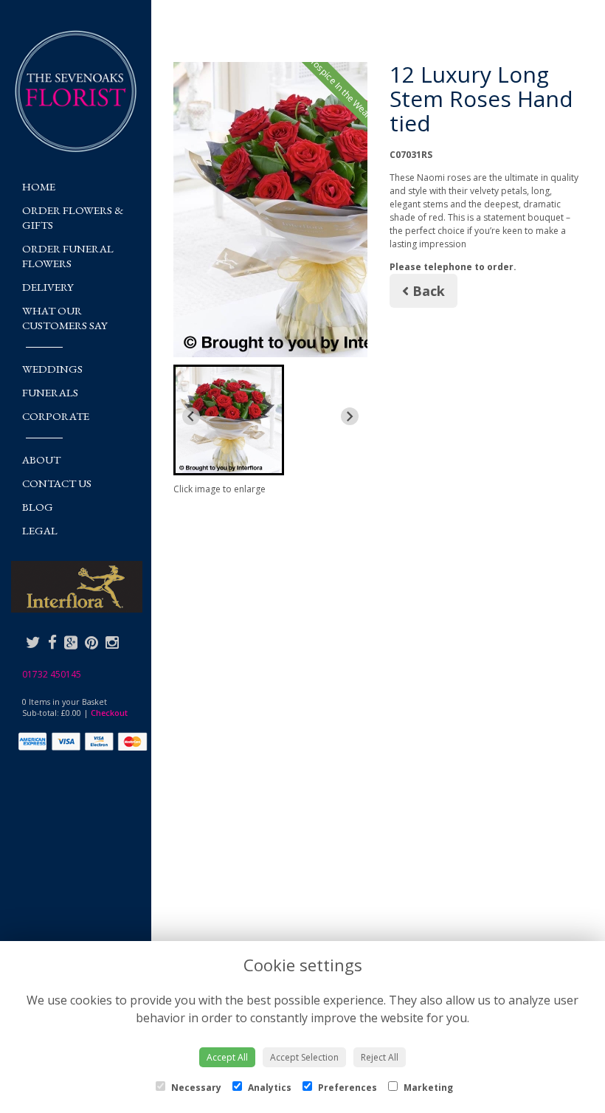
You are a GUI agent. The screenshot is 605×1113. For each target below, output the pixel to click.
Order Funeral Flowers (68, 255)
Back (427, 291)
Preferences (346, 1087)
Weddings (52, 369)
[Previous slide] (191, 416)
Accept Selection (304, 1057)
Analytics (268, 1087)
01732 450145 (51, 674)
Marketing (427, 1087)
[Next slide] (350, 416)
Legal (40, 530)
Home (38, 186)
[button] (228, 420)
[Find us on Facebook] (52, 642)
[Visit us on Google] (70, 642)
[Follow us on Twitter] (33, 642)
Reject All (379, 1057)
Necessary (195, 1087)
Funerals (50, 392)
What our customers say (65, 317)
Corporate (55, 416)
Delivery (48, 287)
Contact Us (56, 483)
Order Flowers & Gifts (72, 217)
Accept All (227, 1057)
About (41, 459)
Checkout (109, 712)
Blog (37, 507)
